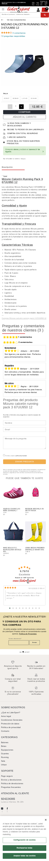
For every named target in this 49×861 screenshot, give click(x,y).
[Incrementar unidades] (21, 106)
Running (5, 757)
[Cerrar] (46, 820)
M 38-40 (15, 98)
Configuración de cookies (24, 840)
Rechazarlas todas (24, 848)
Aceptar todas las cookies (24, 856)
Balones (4, 742)
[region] (24, 838)
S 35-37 (6, 98)
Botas (3, 746)
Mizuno (23, 158)
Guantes (5, 753)
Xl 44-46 (33, 98)
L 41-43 (24, 98)
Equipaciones (7, 750)
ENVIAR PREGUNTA (24, 462)
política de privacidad (21, 455)
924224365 (8, 798)
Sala (3, 761)
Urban (4, 765)
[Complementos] (2, 20)
